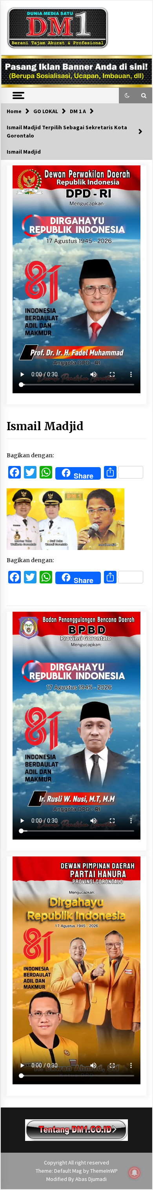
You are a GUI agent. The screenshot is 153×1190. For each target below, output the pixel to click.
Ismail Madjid (45, 426)
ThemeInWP (104, 1170)
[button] (127, 95)
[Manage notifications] (134, 1172)
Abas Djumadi (91, 1179)
